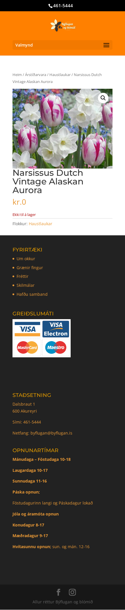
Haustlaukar (60, 74)
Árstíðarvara (35, 74)
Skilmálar (26, 285)
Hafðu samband (32, 294)
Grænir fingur (30, 267)
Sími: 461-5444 (27, 422)
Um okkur (26, 258)
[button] (103, 98)
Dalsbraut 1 (23, 404)
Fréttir (22, 276)
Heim (17, 74)
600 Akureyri (24, 411)
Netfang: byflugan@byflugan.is (42, 433)
